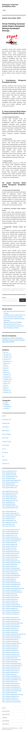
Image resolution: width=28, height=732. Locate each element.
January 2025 (6, 376)
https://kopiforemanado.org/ (9, 522)
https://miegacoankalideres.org (10, 573)
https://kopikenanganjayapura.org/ (11, 480)
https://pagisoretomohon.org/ (10, 493)
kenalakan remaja (6, 290)
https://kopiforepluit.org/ (8, 504)
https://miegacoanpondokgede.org (11, 575)
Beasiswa (5, 402)
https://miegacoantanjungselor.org (11, 590)
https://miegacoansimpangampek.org (12, 665)
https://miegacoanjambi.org (9, 593)
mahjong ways (6, 423)
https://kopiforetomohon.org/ (10, 506)
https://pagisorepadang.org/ (9, 496)
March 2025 (6, 372)
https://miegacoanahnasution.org (11, 529)
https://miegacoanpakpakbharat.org (11, 679)
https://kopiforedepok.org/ (9, 517)
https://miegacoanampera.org (10, 555)
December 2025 (7, 356)
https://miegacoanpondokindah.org (11, 570)
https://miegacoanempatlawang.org (11, 663)
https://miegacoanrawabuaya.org (10, 568)
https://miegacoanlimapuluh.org (10, 685)
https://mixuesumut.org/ (8, 526)
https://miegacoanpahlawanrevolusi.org (12, 694)
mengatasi (12, 290)
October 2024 (6, 381)
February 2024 (7, 390)
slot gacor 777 (16, 162)
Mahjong (4, 717)
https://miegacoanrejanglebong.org (11, 659)
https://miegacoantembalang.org (11, 612)
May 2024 (6, 387)
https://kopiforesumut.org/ (9, 474)
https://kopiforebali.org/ (8, 518)
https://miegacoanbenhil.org (9, 564)
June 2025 (6, 367)
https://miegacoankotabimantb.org (11, 562)
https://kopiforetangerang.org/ (10, 482)
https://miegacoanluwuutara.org (10, 654)
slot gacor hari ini (6, 441)
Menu (4, 10)
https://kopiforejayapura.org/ (10, 476)
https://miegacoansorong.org (10, 595)
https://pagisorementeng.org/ (10, 491)
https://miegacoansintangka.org (10, 630)
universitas (6, 408)
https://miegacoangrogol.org (9, 571)
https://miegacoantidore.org (9, 546)
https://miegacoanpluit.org (9, 581)
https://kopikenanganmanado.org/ (11, 515)
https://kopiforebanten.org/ (9, 471)
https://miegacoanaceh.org (9, 548)
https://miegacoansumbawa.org (10, 672)
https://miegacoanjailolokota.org (10, 676)
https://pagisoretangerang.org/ (10, 513)
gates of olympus (6, 434)
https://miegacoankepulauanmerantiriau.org (14, 634)
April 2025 (6, 370)
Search (4, 297)
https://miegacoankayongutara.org (11, 619)
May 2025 (6, 368)
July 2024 (5, 385)
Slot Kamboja (5, 720)
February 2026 (7, 354)
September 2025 (7, 361)
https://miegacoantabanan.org (10, 650)
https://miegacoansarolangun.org (11, 683)
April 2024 (6, 389)
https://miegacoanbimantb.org (10, 639)
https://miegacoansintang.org (10, 537)
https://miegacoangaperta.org (10, 608)
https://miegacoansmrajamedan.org (11, 701)
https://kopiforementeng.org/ (10, 500)
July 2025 (5, 365)
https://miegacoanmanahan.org (10, 617)
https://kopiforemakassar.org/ (10, 507)
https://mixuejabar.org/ (8, 524)
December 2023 (7, 392)
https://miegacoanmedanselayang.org (12, 606)
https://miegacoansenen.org (9, 559)
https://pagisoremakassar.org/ (10, 485)
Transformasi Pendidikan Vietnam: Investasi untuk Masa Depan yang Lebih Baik (13, 340)
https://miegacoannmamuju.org (10, 641)
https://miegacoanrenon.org (9, 535)
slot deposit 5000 (6, 419)
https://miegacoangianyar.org (10, 599)
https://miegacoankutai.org (9, 674)
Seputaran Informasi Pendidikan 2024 (10, 5)
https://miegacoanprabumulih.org (11, 540)
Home (3, 708)
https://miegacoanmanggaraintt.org (11, 643)
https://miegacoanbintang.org (10, 628)
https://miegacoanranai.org (9, 549)
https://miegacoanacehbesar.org (10, 652)
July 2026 (5, 352)
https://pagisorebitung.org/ (9, 495)
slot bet (4, 416)
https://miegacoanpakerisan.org (10, 696)
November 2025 (7, 357)
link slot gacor (6, 430)
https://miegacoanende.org (9, 542)
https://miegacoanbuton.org (9, 657)
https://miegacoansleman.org (10, 601)
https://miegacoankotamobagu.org (11, 635)
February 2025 (7, 374)
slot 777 (4, 449)
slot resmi (4, 459)
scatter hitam (5, 445)
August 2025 (6, 363)
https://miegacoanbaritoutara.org (11, 668)
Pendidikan (6, 404)
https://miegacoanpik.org (9, 579)
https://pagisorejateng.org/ (9, 498)
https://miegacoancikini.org (9, 566)
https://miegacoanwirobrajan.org (11, 610)
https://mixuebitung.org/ (8, 478)
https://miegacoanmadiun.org (10, 698)
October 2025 (6, 359)
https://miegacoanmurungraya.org (11, 637)
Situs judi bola (5, 711)
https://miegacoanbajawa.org (10, 632)
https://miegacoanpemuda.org (10, 533)
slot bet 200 (5, 438)
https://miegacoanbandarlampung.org (12, 592)
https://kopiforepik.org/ (8, 502)
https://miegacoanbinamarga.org (11, 557)
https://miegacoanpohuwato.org (10, 621)
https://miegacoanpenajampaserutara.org (13, 588)
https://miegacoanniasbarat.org (10, 645)
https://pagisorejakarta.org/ (9, 487)
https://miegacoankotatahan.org (10, 551)
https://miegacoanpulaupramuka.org (11, 538)
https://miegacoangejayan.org (10, 531)
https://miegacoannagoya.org (10, 603)
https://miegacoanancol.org (9, 692)
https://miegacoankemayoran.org (11, 560)
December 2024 (7, 378)
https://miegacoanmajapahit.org (10, 614)
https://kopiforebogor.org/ (9, 520)
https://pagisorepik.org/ (8, 484)
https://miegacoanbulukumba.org (11, 626)
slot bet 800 (5, 452)
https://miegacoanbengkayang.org (11, 687)
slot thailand (5, 427)
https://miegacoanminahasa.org (10, 597)
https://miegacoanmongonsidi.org (11, 604)
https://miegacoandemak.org (9, 681)
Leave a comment (20, 290)
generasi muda (22, 288)
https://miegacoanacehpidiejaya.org (11, 678)
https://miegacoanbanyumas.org (10, 625)
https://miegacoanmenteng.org (10, 577)
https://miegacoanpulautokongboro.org (12, 623)
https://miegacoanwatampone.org (11, 667)
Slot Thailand (5, 724)
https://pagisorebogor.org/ (9, 511)
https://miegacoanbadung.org (10, 648)
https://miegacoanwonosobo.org (10, 553)
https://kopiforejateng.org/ (9, 473)
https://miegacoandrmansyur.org (11, 700)
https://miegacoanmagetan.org (10, 646)
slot (3, 456)
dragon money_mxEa (8, 338)
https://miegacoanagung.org (9, 544)
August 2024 (6, 383)
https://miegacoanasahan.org (10, 661)
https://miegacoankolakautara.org (11, 582)
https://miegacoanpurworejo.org (10, 670)
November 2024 (7, 379)
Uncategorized (14, 288)
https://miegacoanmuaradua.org (10, 586)
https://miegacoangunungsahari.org (11, 690)
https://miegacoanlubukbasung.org (11, 584)
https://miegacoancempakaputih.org (11, 689)
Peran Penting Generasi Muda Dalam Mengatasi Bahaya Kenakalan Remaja (13, 27)
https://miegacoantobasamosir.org (11, 656)
